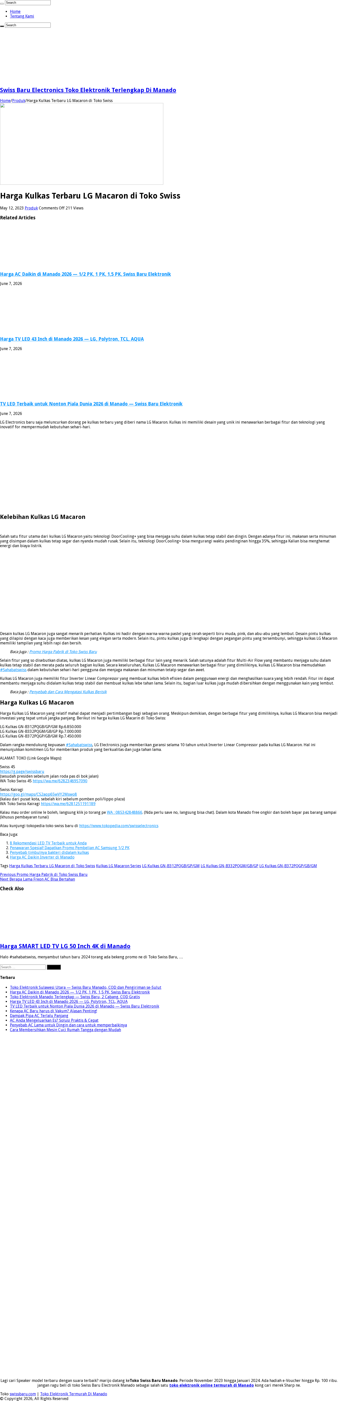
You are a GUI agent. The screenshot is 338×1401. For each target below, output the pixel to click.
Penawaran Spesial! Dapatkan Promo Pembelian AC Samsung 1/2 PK (69, 847)
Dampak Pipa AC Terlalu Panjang (39, 1015)
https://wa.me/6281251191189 (68, 803)
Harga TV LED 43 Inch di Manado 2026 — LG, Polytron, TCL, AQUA (72, 339)
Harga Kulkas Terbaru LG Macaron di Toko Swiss (52, 866)
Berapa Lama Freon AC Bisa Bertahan (37, 879)
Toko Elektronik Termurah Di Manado (73, 1394)
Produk (18, 100)
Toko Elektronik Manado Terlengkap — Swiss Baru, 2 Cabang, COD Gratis (75, 996)
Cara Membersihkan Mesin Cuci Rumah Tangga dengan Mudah (65, 1029)
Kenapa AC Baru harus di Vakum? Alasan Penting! (53, 1011)
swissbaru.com (23, 1394)
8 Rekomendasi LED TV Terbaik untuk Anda (48, 843)
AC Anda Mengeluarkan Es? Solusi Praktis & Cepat (54, 1020)
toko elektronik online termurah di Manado (211, 1385)
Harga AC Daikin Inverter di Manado (42, 857)
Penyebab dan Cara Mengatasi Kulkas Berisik (68, 691)
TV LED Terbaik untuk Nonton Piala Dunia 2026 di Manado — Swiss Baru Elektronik (91, 404)
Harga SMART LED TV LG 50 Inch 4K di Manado (65, 946)
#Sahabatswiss (13, 669)
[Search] (2, 3)
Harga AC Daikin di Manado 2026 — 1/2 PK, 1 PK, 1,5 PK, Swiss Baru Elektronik (85, 274)
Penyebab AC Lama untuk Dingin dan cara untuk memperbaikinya (68, 1025)
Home (15, 11)
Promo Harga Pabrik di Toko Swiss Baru (63, 651)
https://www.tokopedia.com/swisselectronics (118, 825)
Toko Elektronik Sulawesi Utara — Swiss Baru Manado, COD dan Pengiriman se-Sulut (85, 987)
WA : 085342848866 (124, 812)
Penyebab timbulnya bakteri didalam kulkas (49, 852)
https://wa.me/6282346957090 (60, 781)
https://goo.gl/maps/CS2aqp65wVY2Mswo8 (38, 794)
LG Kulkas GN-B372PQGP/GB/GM (288, 866)
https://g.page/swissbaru (22, 771)
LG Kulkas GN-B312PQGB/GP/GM (171, 866)
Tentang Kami (22, 16)
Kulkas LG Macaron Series (118, 866)
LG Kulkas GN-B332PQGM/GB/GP (229, 866)
